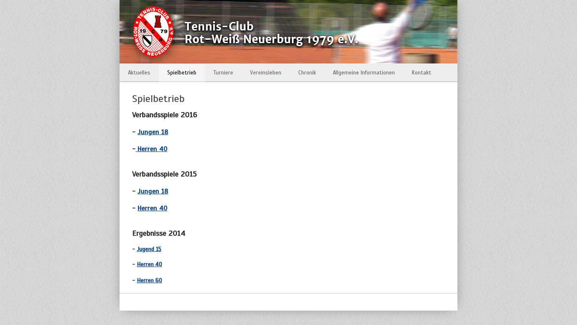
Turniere (223, 72)
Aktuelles (139, 72)
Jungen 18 (153, 132)
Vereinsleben (265, 72)
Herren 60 (149, 280)
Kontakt (421, 72)
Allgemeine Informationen (364, 72)
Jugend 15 (149, 249)
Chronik (307, 72)
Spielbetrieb (181, 72)
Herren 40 (151, 149)
